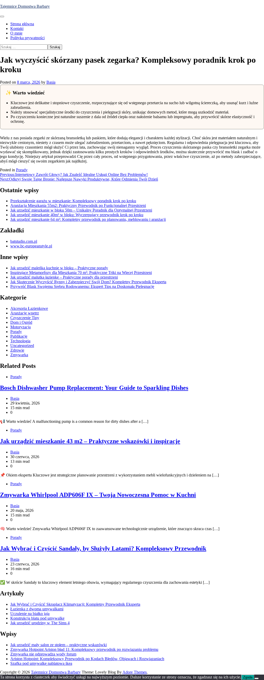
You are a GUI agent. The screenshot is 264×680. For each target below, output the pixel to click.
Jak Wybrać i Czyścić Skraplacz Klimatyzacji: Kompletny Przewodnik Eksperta (75, 604)
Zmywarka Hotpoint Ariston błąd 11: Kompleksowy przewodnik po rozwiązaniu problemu (84, 649)
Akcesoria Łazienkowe (29, 308)
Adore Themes (134, 672)
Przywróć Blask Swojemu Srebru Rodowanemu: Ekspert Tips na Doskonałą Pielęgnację (82, 286)
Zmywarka (19, 355)
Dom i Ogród (21, 322)
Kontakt (16, 28)
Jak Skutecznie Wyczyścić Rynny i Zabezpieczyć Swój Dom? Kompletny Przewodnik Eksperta (88, 282)
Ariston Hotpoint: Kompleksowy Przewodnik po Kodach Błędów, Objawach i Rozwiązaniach (87, 659)
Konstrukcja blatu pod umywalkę (37, 618)
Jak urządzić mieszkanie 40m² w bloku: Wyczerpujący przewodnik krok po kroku (76, 215)
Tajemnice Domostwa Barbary (25, 6)
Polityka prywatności (27, 38)
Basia (50, 82)
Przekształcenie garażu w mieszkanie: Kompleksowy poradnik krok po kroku (73, 201)
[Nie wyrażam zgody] (256, 678)
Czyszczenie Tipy (24, 317)
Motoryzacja (20, 327)
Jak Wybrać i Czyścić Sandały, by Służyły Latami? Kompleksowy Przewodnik (103, 548)
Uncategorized (22, 345)
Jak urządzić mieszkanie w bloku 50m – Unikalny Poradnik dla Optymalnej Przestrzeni (81, 210)
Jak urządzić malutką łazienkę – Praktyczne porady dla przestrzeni (64, 277)
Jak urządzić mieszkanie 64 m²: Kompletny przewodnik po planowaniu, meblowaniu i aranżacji (88, 219)
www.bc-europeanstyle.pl (31, 246)
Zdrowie (17, 350)
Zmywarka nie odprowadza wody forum (43, 654)
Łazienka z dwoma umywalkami (36, 609)
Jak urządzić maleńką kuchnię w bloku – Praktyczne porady (59, 268)
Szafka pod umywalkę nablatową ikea (41, 663)
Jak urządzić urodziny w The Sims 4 (40, 623)
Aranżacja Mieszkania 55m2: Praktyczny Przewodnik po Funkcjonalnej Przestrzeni (78, 205)
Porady (22, 170)
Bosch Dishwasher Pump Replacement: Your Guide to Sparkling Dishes (94, 387)
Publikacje (18, 336)
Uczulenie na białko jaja (30, 613)
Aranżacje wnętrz (24, 313)
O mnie (16, 33)
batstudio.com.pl (23, 241)
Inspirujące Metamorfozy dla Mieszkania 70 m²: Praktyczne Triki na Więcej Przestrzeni (81, 272)
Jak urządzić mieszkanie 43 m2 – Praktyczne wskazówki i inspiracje (90, 441)
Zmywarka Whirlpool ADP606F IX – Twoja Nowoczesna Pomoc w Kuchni (98, 494)
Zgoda (247, 677)
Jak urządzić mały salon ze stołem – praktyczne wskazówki (58, 645)
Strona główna (22, 24)
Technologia (20, 341)
